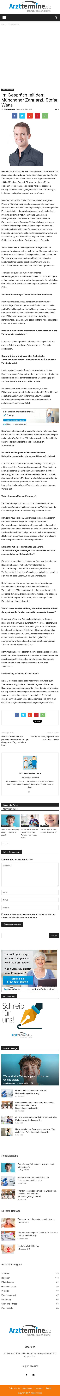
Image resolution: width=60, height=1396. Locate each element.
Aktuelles (5, 826)
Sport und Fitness (9, 1303)
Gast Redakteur (9, 1083)
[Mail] (30, 792)
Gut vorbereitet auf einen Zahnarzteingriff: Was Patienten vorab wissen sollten (36, 1118)
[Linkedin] (33, 1374)
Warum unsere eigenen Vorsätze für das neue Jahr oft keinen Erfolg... (38, 1234)
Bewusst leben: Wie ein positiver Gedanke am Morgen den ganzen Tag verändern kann (15, 741)
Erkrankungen (7, 1282)
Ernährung (6, 1299)
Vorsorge (5, 1290)
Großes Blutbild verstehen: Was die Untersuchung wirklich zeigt (30, 1092)
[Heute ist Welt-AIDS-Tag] (8, 1249)
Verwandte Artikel (10, 804)
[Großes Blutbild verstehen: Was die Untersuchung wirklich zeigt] (7, 1093)
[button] (56, 17)
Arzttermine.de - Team (12, 109)
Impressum (39, 1388)
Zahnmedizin (7, 1308)
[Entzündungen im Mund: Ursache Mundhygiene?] (49, 820)
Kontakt (48, 1388)
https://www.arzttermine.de (30, 777)
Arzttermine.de (14, 1388)
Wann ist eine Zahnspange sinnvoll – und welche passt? (10, 832)
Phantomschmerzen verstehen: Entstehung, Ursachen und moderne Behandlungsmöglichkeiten (34, 1105)
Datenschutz (27, 1388)
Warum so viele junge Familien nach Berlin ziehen (45, 738)
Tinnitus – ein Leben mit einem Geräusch (36, 1219)
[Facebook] (26, 1374)
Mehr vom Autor (10, 808)
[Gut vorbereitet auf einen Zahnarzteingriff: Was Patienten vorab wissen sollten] (30, 820)
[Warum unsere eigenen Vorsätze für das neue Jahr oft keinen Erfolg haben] (8, 1236)
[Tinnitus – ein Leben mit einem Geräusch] (8, 1223)
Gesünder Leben (8, 1286)
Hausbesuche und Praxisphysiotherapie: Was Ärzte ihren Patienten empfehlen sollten (35, 1130)
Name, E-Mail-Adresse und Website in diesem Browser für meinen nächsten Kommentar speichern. (28, 916)
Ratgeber (5, 1277)
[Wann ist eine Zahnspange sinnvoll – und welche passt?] (10, 820)
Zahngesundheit (7, 90)
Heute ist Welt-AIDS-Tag (28, 1245)
